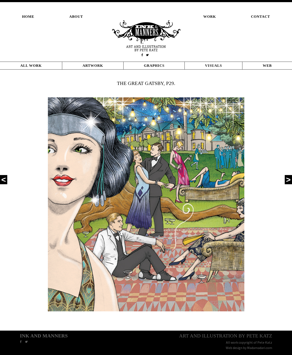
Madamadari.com (259, 348)
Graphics (154, 66)
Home (28, 17)
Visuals (213, 66)
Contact (260, 17)
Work (209, 17)
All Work (31, 66)
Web (267, 66)
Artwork (93, 66)
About (76, 17)
